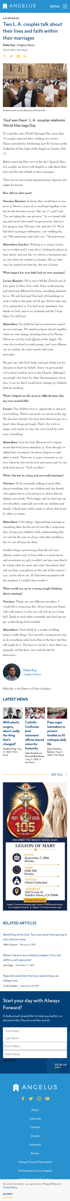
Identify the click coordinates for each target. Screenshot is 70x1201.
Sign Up (61, 1064)
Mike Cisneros (10, 944)
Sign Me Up (10, 1060)
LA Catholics (11, 18)
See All (57, 774)
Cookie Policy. (10, 1187)
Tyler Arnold (31, 753)
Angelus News (25, 45)
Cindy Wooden (11, 985)
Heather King (9, 748)
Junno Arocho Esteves (54, 750)
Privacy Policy (50, 1183)
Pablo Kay (9, 45)
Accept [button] (8, 1194)
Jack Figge (8, 965)
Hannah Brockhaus (34, 756)
